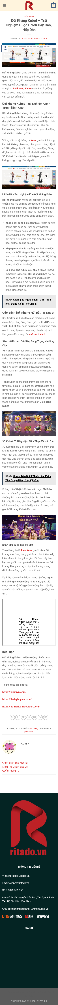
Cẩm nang (29, 16)
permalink (28, 731)
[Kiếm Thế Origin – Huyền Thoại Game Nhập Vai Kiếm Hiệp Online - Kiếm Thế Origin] (29, 5)
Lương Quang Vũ (40, 908)
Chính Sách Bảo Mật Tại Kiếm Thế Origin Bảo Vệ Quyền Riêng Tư (15, 766)
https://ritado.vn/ (22, 875)
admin (44, 39)
